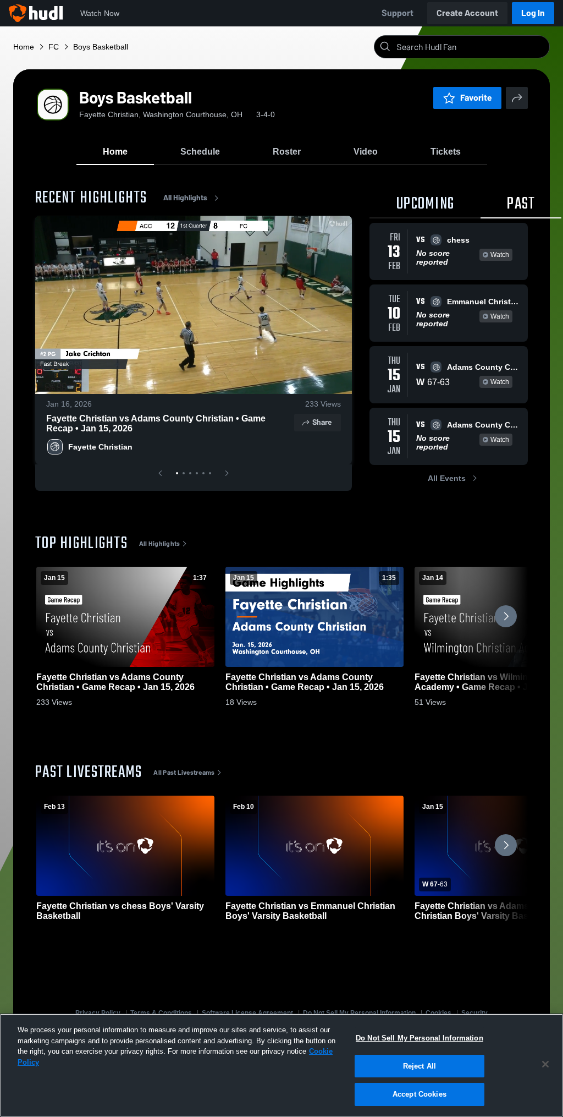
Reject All (419, 1066)
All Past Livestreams (183, 772)
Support (397, 13)
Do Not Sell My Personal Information (419, 1038)
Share (322, 422)
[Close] (545, 1064)
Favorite (476, 97)
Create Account (467, 13)
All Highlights (185, 197)
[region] (281, 1065)
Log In (533, 13)
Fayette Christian (100, 446)
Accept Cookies (419, 1094)
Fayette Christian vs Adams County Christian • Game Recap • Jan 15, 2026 (156, 423)
